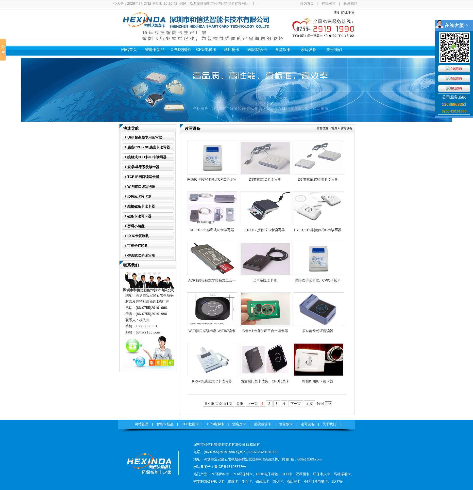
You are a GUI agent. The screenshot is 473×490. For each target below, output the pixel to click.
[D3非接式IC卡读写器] (265, 173)
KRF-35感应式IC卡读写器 (212, 381)
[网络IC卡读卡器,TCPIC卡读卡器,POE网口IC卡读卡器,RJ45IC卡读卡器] (318, 274)
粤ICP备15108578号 (230, 467)
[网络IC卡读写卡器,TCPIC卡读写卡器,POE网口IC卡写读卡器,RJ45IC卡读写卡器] (212, 173)
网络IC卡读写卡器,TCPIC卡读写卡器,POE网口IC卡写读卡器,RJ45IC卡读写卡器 (211, 180)
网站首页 (129, 49)
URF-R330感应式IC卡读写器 (212, 230)
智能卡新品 (155, 49)
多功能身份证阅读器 (317, 331)
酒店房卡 (231, 49)
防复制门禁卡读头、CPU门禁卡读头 (265, 382)
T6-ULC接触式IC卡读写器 (265, 230)
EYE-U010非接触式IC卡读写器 (317, 230)
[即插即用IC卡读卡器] (318, 375)
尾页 (309, 404)
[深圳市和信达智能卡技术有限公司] (149, 481)
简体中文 (348, 13)
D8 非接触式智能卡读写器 (318, 179)
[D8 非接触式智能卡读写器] (318, 173)
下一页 (295, 404)
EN (336, 13)
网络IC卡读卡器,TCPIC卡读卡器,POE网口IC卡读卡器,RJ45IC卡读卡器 (318, 281)
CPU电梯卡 (206, 49)
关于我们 (334, 49)
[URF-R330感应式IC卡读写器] (212, 224)
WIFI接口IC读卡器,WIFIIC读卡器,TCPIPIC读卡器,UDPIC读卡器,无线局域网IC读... (211, 332)
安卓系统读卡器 (265, 280)
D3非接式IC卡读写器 (265, 179)
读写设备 (308, 49)
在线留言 (329, 3)
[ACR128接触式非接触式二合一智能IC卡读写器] (212, 274)
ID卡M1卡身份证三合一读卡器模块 (265, 332)
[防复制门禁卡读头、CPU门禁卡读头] (265, 375)
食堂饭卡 (283, 49)
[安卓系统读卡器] (265, 274)
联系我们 (350, 3)
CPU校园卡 (180, 49)
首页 (334, 128)
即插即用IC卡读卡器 (317, 381)
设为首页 (307, 3)
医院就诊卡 (257, 49)
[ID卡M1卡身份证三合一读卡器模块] (265, 325)
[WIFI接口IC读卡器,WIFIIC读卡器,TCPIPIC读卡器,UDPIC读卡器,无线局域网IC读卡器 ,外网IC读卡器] (212, 325)
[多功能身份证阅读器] (318, 325)
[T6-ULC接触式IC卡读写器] (265, 224)
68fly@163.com (148, 332)
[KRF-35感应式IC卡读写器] (212, 375)
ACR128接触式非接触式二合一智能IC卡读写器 (212, 281)
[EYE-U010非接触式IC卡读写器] (318, 224)
